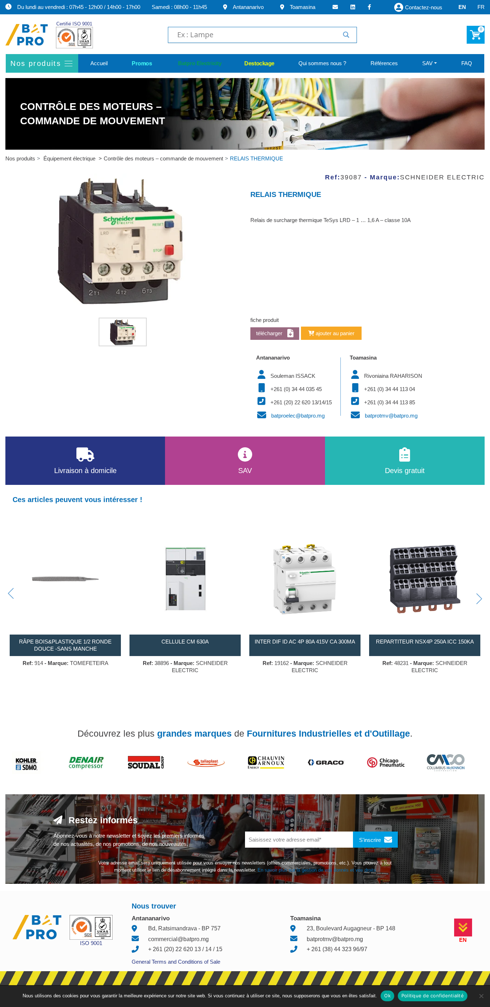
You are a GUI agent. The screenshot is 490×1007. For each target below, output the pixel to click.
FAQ (466, 63)
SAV (427, 63)
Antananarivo (248, 7)
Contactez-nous (423, 7)
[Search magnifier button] (346, 35)
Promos (142, 63)
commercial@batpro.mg (178, 939)
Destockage (259, 63)
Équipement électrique (70, 158)
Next (479, 598)
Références (384, 63)
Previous (10, 593)
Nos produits (20, 158)
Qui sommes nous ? (322, 63)
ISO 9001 (91, 943)
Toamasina (302, 7)
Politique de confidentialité (432, 995)
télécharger (270, 333)
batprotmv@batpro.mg (391, 416)
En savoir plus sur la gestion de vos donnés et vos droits (317, 870)
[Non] (481, 995)
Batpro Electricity (198, 63)
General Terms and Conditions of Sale (176, 962)
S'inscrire (370, 840)
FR (481, 7)
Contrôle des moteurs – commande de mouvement (163, 158)
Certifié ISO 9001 (74, 23)
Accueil (99, 63)
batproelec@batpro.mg (298, 416)
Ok (387, 995)
